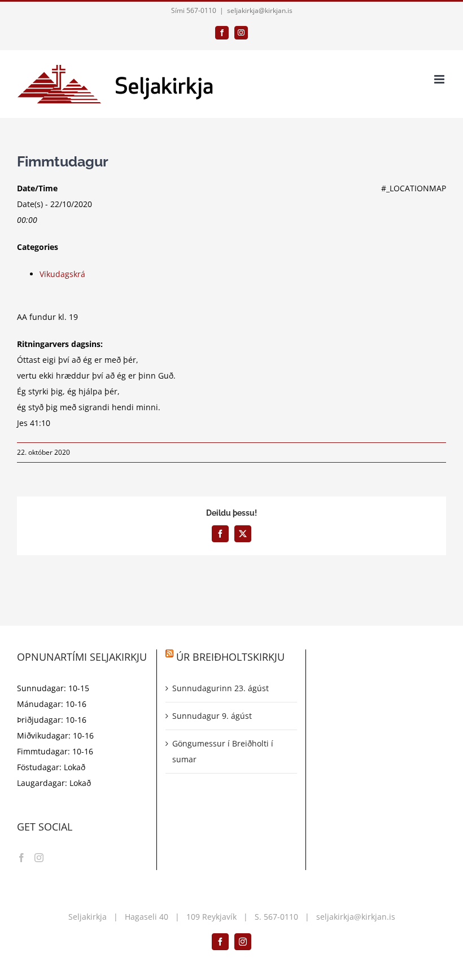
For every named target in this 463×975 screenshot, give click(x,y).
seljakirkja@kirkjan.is (259, 10)
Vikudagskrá (62, 274)
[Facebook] (21, 857)
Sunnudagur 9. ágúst (212, 715)
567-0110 (281, 916)
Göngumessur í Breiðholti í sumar (222, 751)
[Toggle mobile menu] (440, 79)
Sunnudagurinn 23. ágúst (220, 688)
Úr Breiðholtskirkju (230, 657)
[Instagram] (38, 857)
